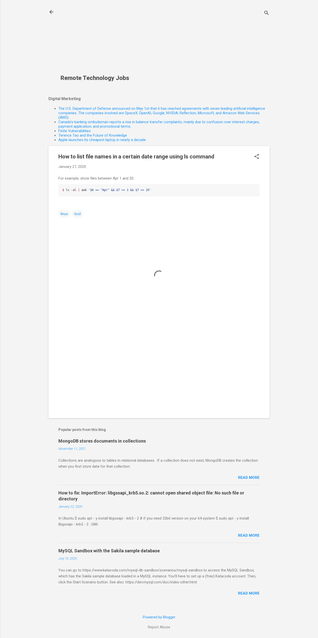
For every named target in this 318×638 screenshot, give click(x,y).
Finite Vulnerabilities (74, 131)
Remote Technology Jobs (94, 78)
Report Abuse (159, 627)
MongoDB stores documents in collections (102, 441)
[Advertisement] (98, 40)
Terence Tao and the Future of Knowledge (92, 135)
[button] (257, 156)
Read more (249, 477)
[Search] (267, 13)
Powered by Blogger (159, 617)
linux (64, 214)
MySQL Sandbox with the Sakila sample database (109, 550)
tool (77, 214)
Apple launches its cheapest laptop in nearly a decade (102, 140)
